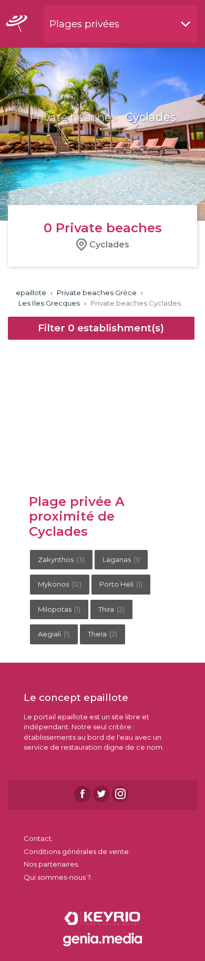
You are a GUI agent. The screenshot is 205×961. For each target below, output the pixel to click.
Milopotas (59, 609)
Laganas (121, 559)
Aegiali (54, 634)
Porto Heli (120, 584)
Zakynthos (61, 559)
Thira (111, 609)
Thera (102, 634)
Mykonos (59, 584)
